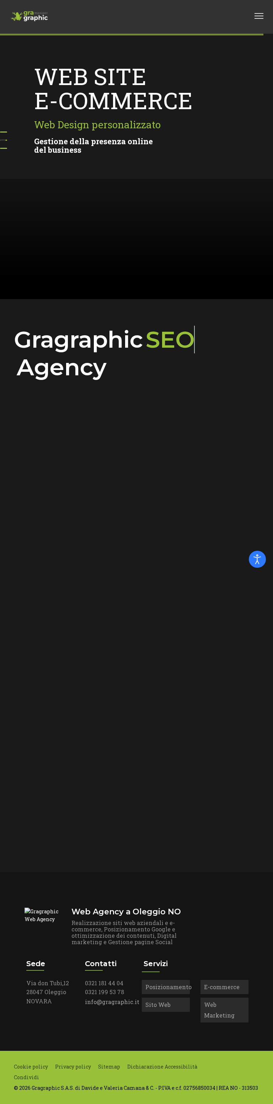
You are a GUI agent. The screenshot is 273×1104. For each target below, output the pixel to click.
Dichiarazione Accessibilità (162, 1066)
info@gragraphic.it (112, 1001)
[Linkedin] (222, 15)
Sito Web (158, 1004)
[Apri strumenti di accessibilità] (257, 559)
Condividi (26, 1077)
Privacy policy (73, 1066)
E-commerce (222, 987)
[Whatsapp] (245, 15)
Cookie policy (31, 1066)
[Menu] (259, 16)
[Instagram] (234, 15)
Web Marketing (219, 1010)
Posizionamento (167, 987)
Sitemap (109, 1066)
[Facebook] (211, 15)
